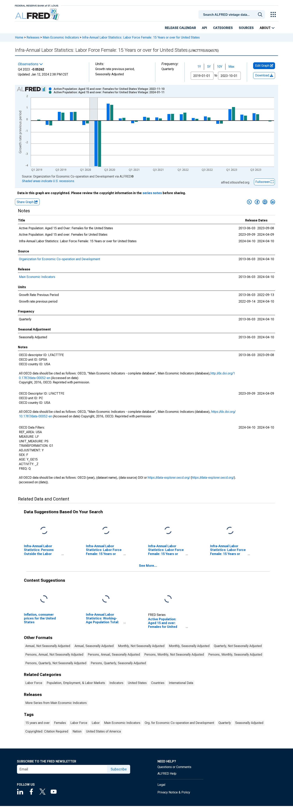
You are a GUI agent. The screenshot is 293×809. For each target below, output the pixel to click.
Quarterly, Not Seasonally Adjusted (238, 646)
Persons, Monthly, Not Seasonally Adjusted (174, 654)
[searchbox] (232, 14)
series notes (152, 193)
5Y (209, 66)
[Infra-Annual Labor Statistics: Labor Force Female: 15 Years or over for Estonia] (106, 531)
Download (262, 75)
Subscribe (119, 769)
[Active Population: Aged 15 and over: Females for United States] (168, 599)
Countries (157, 683)
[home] (37, 14)
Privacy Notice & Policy (173, 792)
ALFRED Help (166, 773)
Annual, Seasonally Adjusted (94, 646)
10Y (219, 66)
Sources (246, 28)
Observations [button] (28, 64)
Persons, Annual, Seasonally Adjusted (114, 654)
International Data (181, 683)
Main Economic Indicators (61, 37)
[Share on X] (249, 202)
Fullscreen (263, 182)
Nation (77, 731)
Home (19, 37)
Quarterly (224, 723)
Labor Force (33, 683)
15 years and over (37, 723)
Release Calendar (180, 28)
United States (137, 683)
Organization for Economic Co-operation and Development (59, 259)
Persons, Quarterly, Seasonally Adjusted (118, 663)
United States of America (103, 731)
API (204, 28)
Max (231, 66)
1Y (199, 66)
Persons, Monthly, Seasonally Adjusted (235, 654)
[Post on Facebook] (257, 202)
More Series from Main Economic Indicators (56, 703)
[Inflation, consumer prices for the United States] (44, 599)
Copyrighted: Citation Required (46, 731)
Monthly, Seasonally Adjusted (189, 646)
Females (60, 723)
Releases (33, 37)
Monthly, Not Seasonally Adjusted (141, 646)
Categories (223, 28)
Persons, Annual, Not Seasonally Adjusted (54, 654)
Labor (96, 723)
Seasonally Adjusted (249, 723)
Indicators (116, 683)
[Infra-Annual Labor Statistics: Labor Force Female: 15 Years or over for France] (168, 531)
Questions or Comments (174, 767)
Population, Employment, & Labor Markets (76, 683)
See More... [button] (148, 566)
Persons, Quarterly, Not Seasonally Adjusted (55, 663)
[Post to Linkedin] (272, 202)
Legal (161, 785)
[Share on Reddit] (265, 202)
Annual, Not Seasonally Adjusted (47, 646)
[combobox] (232, 14)
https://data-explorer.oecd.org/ (169, 477)
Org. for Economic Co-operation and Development (179, 723)
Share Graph (25, 202)
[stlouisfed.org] (36, 5)
